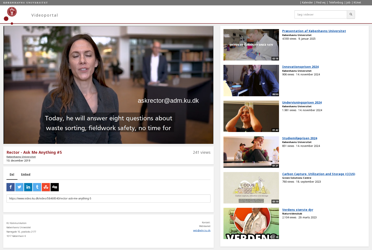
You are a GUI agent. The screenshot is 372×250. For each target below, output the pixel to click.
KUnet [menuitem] (357, 2)
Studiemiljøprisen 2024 (299, 138)
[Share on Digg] (55, 187)
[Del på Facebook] (10, 187)
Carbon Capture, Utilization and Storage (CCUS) (318, 174)
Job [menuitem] (348, 2)
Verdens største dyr (297, 210)
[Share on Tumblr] (37, 187)
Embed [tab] (25, 174)
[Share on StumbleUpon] (46, 187)
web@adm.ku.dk (202, 230)
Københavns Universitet (21, 156)
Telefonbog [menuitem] (336, 2)
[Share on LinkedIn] (28, 187)
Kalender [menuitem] (307, 2)
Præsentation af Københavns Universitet (314, 31)
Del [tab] (12, 174)
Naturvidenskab (292, 213)
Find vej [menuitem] (321, 2)
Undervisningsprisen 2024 (302, 102)
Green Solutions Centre (296, 177)
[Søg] (351, 14)
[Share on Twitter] (19, 187)
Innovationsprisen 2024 (300, 67)
